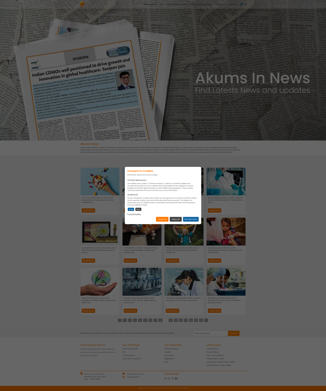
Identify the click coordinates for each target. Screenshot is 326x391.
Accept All (162, 219)
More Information (191, 219)
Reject (138, 209)
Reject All (176, 219)
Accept (131, 209)
